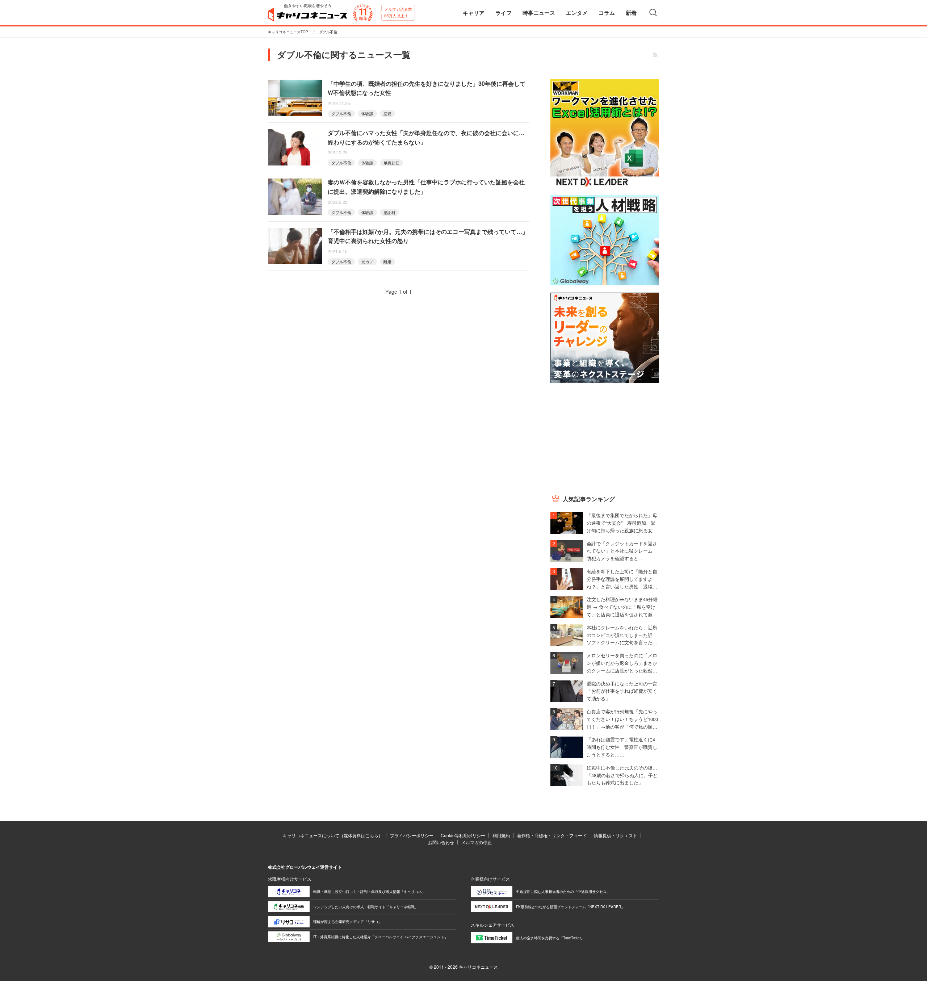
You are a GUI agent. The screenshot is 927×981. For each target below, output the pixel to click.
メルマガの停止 (476, 842)
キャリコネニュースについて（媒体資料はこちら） (333, 835)
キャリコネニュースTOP (288, 31)
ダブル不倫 (341, 113)
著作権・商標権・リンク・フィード (552, 835)
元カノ (367, 261)
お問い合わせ (441, 842)
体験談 (367, 113)
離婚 (387, 261)
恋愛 (387, 113)
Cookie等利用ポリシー (463, 835)
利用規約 (501, 835)
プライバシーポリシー (411, 835)
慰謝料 (389, 212)
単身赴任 (391, 162)
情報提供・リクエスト (615, 835)
